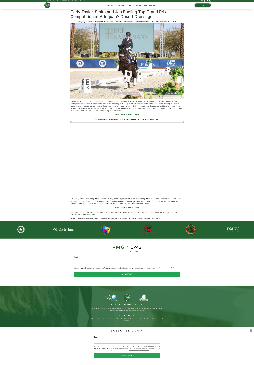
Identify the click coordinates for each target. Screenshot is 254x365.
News (138, 5)
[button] (251, 330)
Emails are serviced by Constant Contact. (145, 268)
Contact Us (149, 5)
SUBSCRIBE (127, 274)
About (110, 5)
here (93, 215)
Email (76, 257)
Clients (130, 5)
